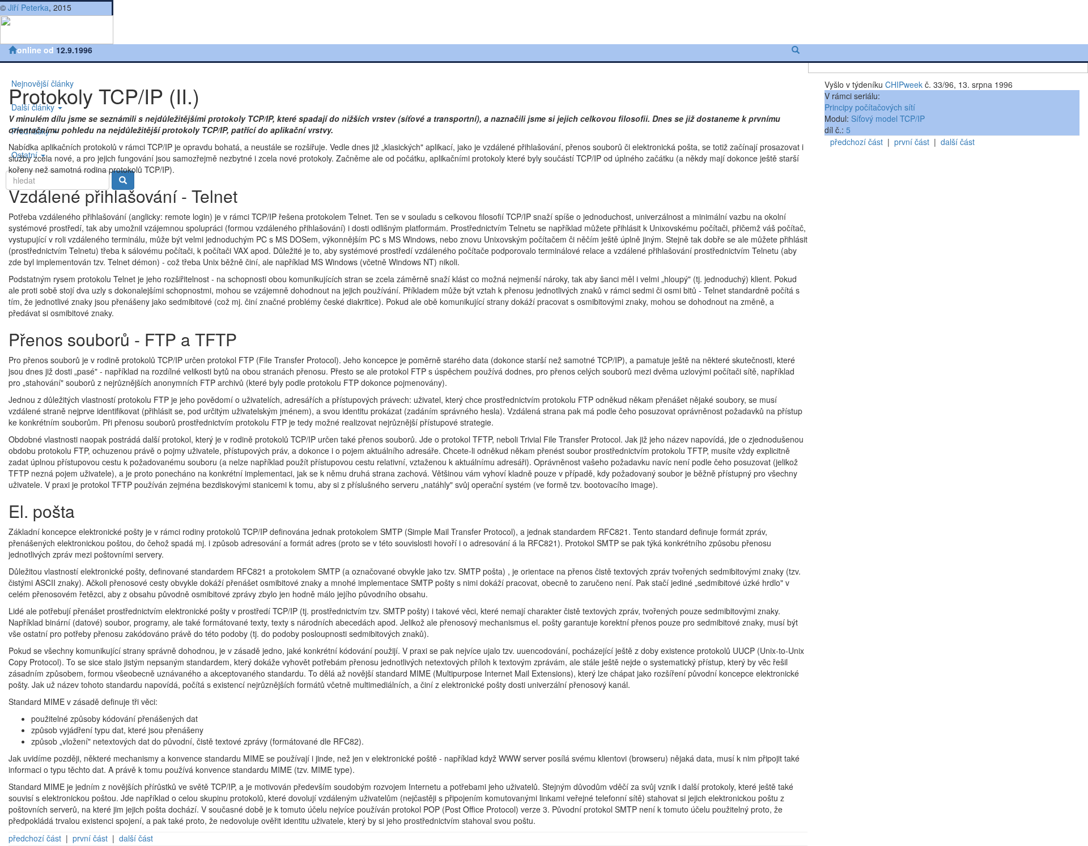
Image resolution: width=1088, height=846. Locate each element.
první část (90, 838)
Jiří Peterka (28, 7)
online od (36, 50)
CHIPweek (904, 84)
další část (136, 838)
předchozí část (34, 838)
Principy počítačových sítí (869, 107)
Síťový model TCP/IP (888, 118)
